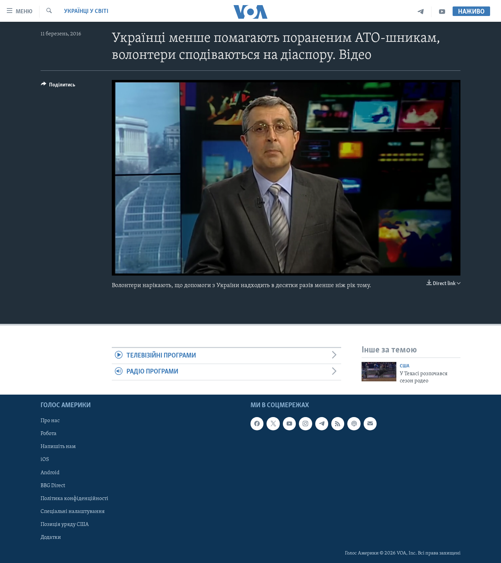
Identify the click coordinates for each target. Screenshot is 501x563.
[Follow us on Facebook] (256, 423)
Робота (49, 433)
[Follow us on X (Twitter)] (273, 423)
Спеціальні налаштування (73, 511)
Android (50, 472)
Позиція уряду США (65, 524)
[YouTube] (442, 11)
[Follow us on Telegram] (321, 423)
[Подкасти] (353, 423)
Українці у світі (86, 12)
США (404, 366)
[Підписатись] (370, 423)
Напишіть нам (58, 446)
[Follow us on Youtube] (289, 423)
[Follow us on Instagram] (305, 423)
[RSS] (337, 423)
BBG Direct (53, 486)
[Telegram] (420, 11)
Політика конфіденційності (74, 498)
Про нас (50, 421)
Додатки (51, 537)
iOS (45, 459)
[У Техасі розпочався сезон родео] (379, 371)
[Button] (58, 86)
